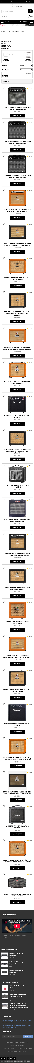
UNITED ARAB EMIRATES (3, 6)
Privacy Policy (23, 1042)
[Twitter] (4, 1058)
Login (5, 16)
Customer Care (15, 2)
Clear (28, 60)
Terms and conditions (17, 1045)
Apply (6, 60)
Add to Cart (17, 115)
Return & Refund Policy (10, 1048)
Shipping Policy (13, 1051)
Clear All (28, 73)
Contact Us (22, 1051)
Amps (8, 31)
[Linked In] (14, 1058)
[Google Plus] (11, 1058)
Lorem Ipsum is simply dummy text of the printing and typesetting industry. (16, 1021)
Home (3, 31)
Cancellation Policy (25, 1048)
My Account (14, 1042)
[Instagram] (8, 1058)
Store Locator (12, 2)
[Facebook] (1, 1058)
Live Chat (29, 2)
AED (9, 4)
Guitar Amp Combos (18, 31)
